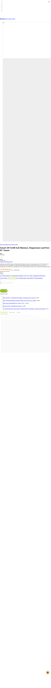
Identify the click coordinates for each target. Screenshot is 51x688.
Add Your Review (9, 261)
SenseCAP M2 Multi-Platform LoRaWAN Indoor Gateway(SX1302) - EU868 (19, 300)
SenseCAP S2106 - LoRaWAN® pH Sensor (12, 306)
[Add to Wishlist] (26, 287)
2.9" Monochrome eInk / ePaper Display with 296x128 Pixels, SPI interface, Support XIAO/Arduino (24, 308)
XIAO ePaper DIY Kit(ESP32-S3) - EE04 (12, 303)
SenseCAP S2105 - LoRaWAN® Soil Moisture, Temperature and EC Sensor (19, 297)
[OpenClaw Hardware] (48, 673)
